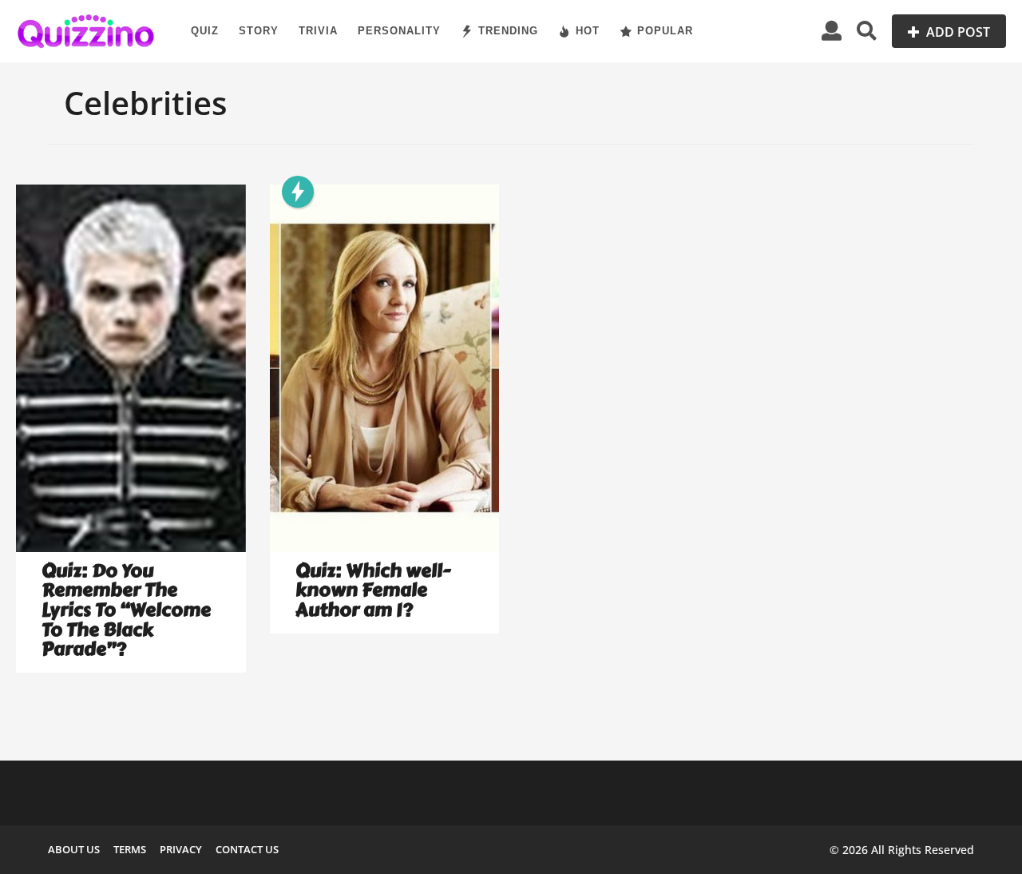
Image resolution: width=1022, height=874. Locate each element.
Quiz (205, 31)
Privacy (181, 849)
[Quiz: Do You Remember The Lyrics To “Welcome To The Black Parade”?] (131, 368)
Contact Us (247, 849)
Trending (508, 31)
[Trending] (298, 192)
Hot (588, 31)
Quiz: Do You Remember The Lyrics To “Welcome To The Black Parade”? (126, 610)
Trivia (318, 31)
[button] (832, 31)
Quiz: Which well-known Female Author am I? (373, 590)
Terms (129, 849)
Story (259, 31)
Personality (399, 31)
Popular (665, 31)
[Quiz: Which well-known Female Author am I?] (385, 368)
